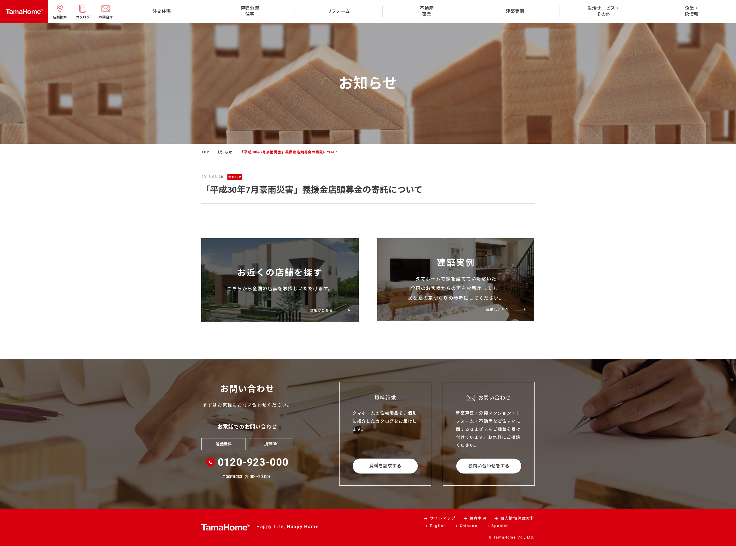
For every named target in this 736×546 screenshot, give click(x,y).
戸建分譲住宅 (250, 11)
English (438, 526)
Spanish (500, 526)
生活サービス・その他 (603, 11)
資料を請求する (385, 466)
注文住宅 (161, 11)
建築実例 (515, 11)
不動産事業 (427, 11)
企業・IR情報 (692, 11)
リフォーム (338, 11)
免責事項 (478, 518)
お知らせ (225, 152)
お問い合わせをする (488, 466)
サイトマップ (443, 518)
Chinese (469, 526)
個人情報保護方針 (517, 518)
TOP (205, 152)
